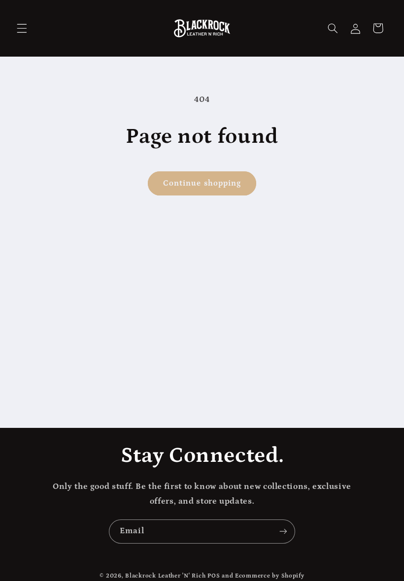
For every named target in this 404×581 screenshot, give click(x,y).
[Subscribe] (283, 531)
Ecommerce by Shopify (269, 576)
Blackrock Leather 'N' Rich (165, 576)
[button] (21, 28)
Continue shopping (202, 183)
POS (213, 576)
